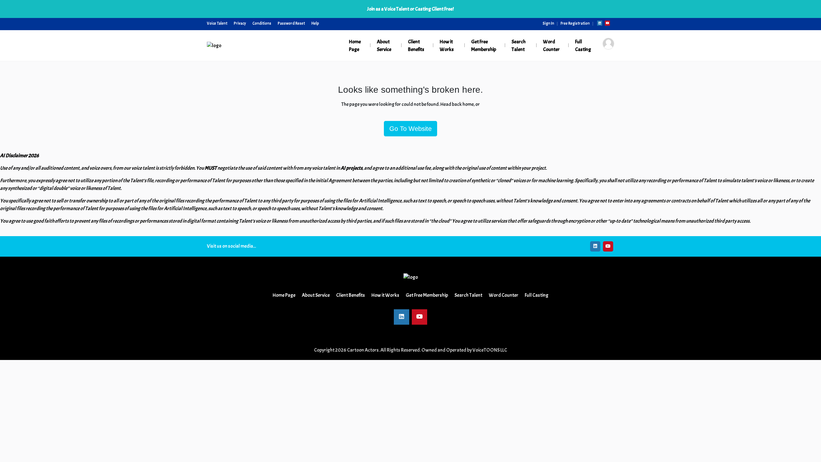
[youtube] (607, 23)
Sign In (548, 23)
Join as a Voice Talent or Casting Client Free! (410, 9)
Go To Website (410, 128)
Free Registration (575, 23)
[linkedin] (599, 23)
